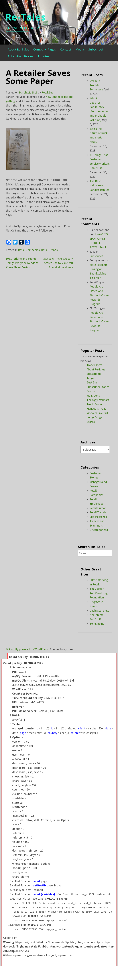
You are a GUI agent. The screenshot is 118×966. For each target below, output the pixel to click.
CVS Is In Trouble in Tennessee (96, 85)
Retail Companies (29, 250)
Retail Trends (49, 250)
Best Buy (92, 382)
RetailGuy (47, 92)
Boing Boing (97, 623)
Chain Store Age (99, 610)
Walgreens (93, 395)
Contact (65, 49)
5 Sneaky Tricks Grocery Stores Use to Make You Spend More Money (58, 263)
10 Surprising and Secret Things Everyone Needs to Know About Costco (22, 263)
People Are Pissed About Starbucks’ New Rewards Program (99, 295)
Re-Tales (25, 16)
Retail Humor (98, 508)
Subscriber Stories (20, 56)
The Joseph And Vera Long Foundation (99, 593)
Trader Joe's (94, 365)
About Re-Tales (18, 49)
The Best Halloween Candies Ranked (100, 185)
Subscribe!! (95, 49)
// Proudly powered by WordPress (27, 649)
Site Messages (98, 517)
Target (91, 378)
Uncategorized (99, 530)
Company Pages (44, 49)
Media (79, 49)
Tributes (43, 56)
